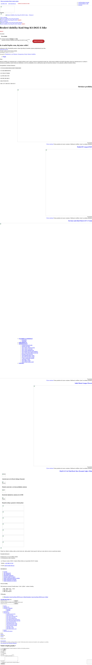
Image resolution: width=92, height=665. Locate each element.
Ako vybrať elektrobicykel (28, 350)
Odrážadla (24, 341)
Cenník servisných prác (27, 345)
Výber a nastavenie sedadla (28, 358)
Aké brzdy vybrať (26, 359)
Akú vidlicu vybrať (26, 360)
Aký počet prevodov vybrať (28, 356)
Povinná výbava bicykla (27, 354)
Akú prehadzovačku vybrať (28, 355)
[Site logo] (8, 12)
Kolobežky (24, 340)
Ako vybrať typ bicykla (27, 349)
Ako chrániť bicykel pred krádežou (30, 351)
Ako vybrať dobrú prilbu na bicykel (30, 352)
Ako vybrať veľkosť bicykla (28, 347)
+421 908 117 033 (4, 3)
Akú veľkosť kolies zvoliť (28, 361)
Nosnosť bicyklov (26, 346)
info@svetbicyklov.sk (12, 3)
